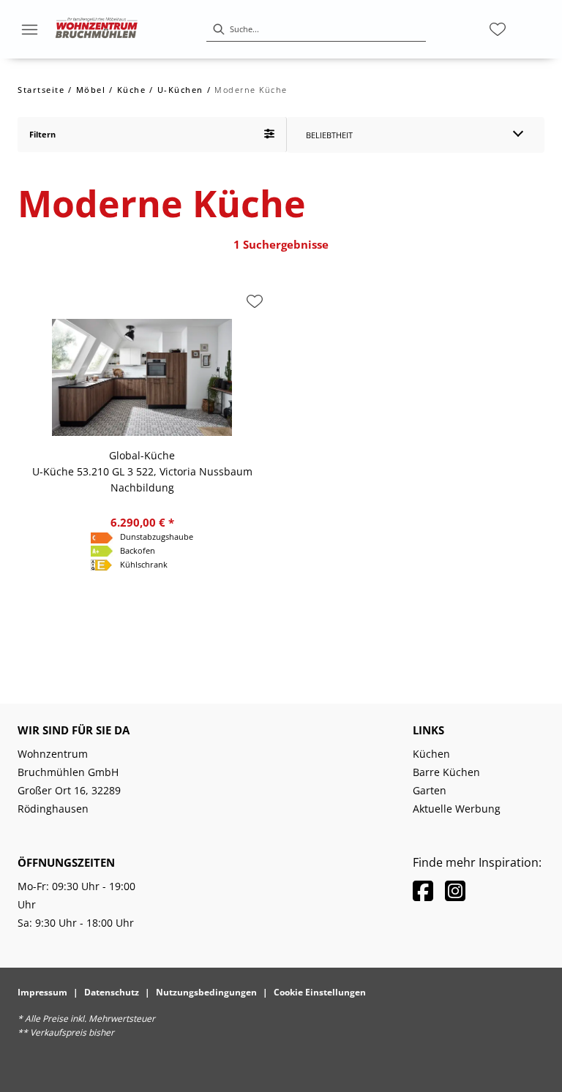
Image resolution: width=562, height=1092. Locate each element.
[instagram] (455, 890)
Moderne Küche (251, 89)
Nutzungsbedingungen (206, 992)
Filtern (42, 134)
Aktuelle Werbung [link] (457, 809)
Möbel (91, 89)
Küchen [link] (431, 754)
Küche (131, 89)
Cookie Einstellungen (320, 992)
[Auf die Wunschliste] (254, 301)
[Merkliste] (497, 29)
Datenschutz (111, 992)
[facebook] (423, 890)
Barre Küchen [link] (446, 772)
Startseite (41, 89)
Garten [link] (429, 790)
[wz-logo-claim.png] (96, 29)
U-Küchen (180, 89)
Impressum (42, 992)
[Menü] (29, 29)
